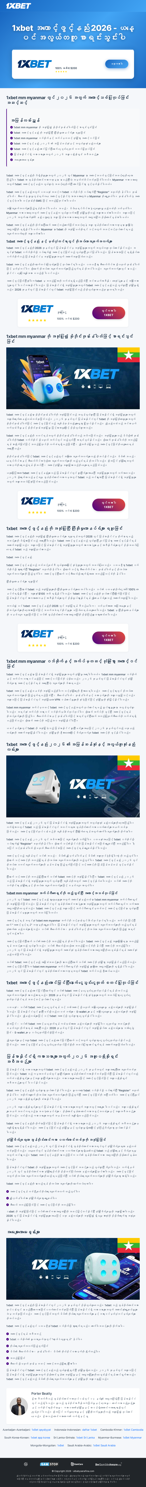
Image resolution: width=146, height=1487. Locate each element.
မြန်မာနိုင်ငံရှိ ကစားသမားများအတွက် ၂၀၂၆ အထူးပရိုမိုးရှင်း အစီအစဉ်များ (56, 154)
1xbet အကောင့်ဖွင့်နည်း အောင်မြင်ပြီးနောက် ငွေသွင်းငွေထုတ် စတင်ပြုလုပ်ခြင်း (54, 148)
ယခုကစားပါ (117, 63)
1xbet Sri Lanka (85, 1437)
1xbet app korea (40, 1437)
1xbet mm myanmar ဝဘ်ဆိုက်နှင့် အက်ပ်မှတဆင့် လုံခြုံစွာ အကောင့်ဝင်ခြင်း (57, 138)
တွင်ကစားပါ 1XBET (108, 313)
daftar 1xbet (89, 1429)
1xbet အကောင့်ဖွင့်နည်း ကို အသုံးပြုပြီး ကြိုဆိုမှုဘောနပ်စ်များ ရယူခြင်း (49, 132)
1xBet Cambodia (133, 1429)
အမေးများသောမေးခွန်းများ (24, 159)
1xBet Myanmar (132, 1437)
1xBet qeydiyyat (41, 1429)
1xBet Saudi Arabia (104, 1445)
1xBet (60, 1445)
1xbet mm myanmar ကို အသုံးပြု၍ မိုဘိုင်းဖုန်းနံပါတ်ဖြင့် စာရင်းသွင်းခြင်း (55, 127)
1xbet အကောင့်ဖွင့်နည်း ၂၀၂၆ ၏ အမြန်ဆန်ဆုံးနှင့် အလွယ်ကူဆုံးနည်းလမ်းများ (57, 143)
